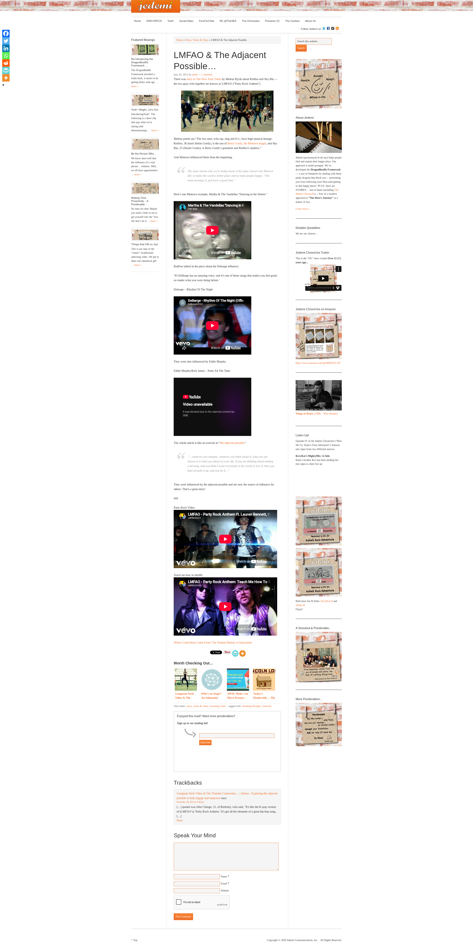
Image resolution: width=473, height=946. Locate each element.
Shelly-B (300, 605)
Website (225, 890)
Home (137, 20)
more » (135, 86)
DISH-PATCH (154, 20)
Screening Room (217, 706)
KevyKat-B (327, 601)
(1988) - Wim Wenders (317, 413)
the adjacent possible (232, 442)
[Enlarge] (337, 385)
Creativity (266, 706)
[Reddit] (6, 63)
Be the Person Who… (143, 153)
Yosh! (170, 20)
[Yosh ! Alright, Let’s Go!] (145, 100)
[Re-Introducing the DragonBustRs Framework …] (145, 50)
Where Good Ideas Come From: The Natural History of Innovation (213, 642)
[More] (242, 653)
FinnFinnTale (206, 20)
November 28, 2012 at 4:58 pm (190, 802)
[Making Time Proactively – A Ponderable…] (145, 188)
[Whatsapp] (6, 55)
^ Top (134, 940)
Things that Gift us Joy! (144, 244)
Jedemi (155, 6)
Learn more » (303, 208)
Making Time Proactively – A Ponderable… (139, 201)
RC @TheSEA (228, 20)
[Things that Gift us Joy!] (145, 235)
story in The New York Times (204, 79)
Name (224, 876)
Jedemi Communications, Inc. (302, 940)
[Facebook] (6, 33)
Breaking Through (251, 706)
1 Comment (206, 74)
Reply (180, 820)
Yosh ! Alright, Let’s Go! (144, 109)
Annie (195, 74)
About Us (309, 20)
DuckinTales (186, 20)
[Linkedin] (6, 48)
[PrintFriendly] (235, 653)
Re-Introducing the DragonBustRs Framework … (142, 62)
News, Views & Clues (197, 706)
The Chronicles (249, 20)
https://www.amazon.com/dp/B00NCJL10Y (318, 363)
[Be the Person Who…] (145, 144)
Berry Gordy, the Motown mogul (246, 143)
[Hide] (3, 85)
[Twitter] (6, 41)
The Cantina (291, 20)
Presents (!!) (271, 20)
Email (224, 883)
